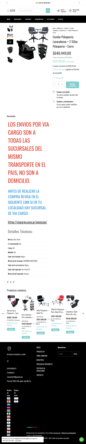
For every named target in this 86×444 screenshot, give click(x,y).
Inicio (8, 19)
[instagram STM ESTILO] (8, 361)
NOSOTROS (40, 360)
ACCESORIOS (50, 19)
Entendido (18, 440)
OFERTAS (60, 19)
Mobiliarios (60, 28)
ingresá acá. (57, 433)
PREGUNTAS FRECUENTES (44, 364)
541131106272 (11, 368)
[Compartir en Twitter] (11, 282)
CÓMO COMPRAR (41, 356)
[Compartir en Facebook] (8, 282)
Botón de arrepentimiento (69, 433)
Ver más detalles (57, 73)
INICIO (38, 347)
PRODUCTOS (40, 351)
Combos (66, 28)
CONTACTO (39, 375)
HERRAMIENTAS (39, 19)
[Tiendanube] (34, 436)
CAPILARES (28, 19)
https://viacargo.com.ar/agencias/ (27, 222)
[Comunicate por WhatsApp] (81, 439)
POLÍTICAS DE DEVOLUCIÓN (40, 369)
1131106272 (10, 372)
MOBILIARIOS (17, 19)
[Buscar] (48, 10)
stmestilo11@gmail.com (15, 377)
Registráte (63, 11)
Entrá (62, 10)
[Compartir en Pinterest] (13, 282)
